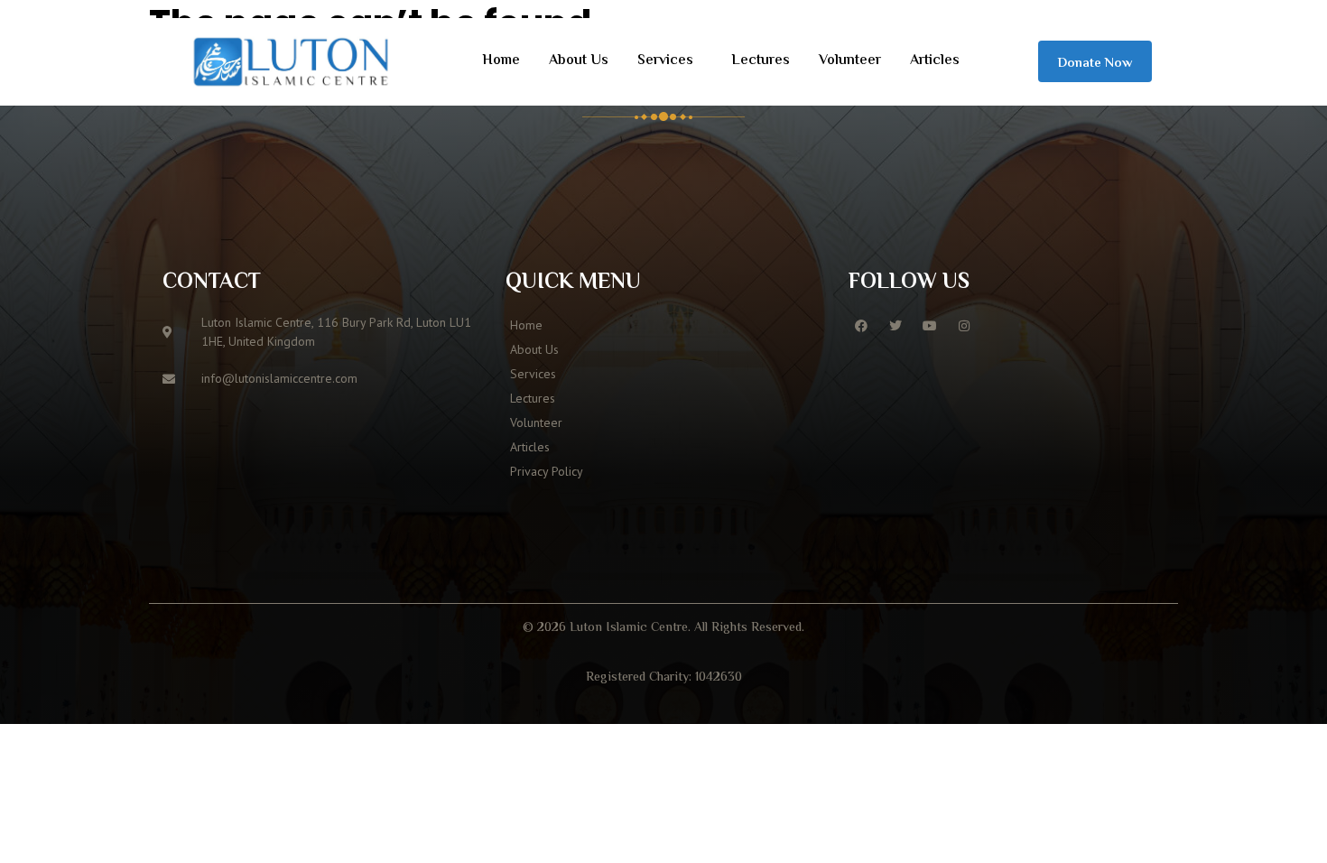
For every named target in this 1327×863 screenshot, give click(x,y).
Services (665, 61)
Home (501, 61)
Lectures (760, 61)
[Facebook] (861, 326)
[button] (670, 61)
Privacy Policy (546, 471)
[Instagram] (964, 326)
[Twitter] (895, 326)
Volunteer (850, 61)
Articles (935, 61)
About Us (578, 61)
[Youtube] (929, 326)
